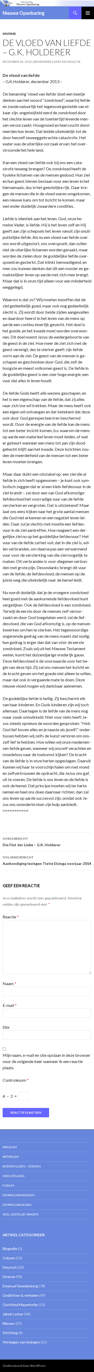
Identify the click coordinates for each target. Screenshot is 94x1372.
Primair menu (87, 13)
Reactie (11, 916)
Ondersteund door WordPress (24, 1366)
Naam (9, 983)
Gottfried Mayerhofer (20, 1304)
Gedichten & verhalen (20, 1295)
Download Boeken (18, 1195)
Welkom (10, 1147)
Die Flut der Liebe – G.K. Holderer (32, 842)
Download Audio (17, 1205)
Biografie (10, 1248)
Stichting (10, 1332)
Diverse (9, 34)
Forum (8, 1185)
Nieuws (9, 1323)
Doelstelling (14, 1176)
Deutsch (10, 1267)
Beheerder (42, 62)
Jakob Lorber (13, 1314)
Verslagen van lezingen (21, 1342)
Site (6, 1027)
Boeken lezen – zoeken (22, 1166)
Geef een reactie (67, 62)
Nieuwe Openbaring (24, 13)
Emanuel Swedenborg (20, 1286)
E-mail (10, 1005)
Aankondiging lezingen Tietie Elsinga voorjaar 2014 (47, 860)
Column (9, 1258)
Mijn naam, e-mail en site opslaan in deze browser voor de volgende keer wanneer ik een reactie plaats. (46, 1061)
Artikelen (11, 1157)
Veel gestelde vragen (20, 1214)
